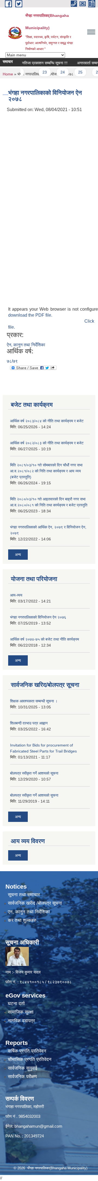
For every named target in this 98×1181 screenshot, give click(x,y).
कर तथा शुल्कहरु (22, 920)
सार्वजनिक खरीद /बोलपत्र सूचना (35, 903)
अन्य (18, 554)
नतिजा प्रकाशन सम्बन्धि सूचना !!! (38, 63)
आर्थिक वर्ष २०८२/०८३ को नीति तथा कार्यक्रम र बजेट (47, 443)
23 (38, 72)
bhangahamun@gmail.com (38, 1126)
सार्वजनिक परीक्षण (22, 1076)
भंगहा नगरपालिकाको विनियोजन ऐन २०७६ (38, 617)
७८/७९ (12, 361)
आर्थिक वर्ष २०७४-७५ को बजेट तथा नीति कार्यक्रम (44, 639)
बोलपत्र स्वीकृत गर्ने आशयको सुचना (34, 795)
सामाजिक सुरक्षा (20, 1012)
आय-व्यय (16, 595)
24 (56, 72)
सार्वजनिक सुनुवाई (22, 1068)
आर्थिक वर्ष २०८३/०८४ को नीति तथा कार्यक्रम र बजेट (47, 421)
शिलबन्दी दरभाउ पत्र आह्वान (29, 723)
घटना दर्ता (16, 1003)
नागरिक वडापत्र (21, 1020)
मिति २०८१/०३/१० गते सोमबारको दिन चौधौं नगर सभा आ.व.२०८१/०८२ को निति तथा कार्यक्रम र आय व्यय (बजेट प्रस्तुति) (46, 471)
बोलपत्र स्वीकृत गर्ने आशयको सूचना (34, 773)
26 (92, 72)
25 (74, 72)
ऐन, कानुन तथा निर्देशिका (26, 344)
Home (8, 74)
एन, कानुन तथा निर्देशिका (29, 911)
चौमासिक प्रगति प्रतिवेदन (29, 1059)
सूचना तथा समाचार (24, 894)
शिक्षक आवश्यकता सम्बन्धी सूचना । (33, 701)
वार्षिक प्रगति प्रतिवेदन (27, 1051)
